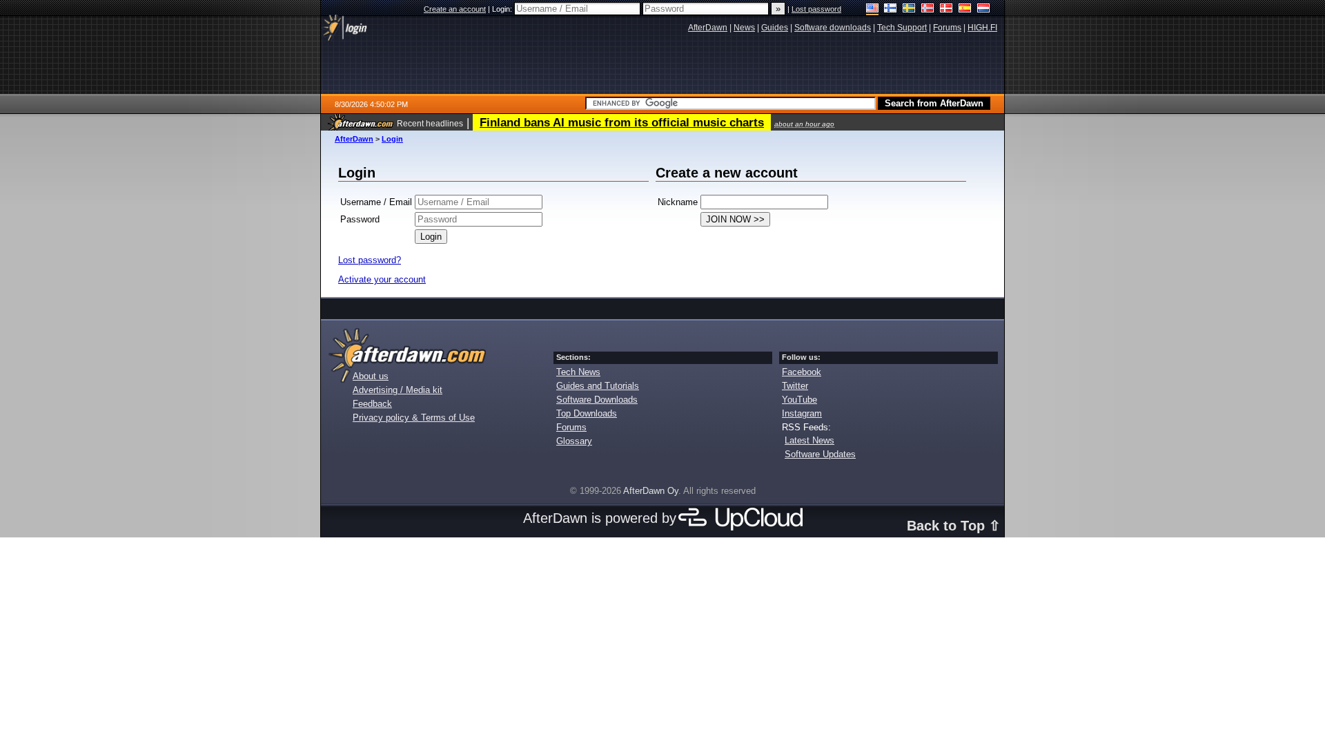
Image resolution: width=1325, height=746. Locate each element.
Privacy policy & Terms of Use (414, 417)
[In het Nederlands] (983, 9)
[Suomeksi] (890, 9)
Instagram (802, 413)
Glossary (574, 441)
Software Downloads (597, 399)
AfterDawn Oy (650, 491)
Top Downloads (586, 413)
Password (360, 219)
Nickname (678, 202)
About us (371, 376)
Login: (503, 9)
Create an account (455, 9)
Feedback (372, 404)
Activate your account (382, 279)
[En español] (965, 9)
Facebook (801, 372)
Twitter (795, 386)
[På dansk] (946, 9)
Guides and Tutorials (597, 386)
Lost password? (369, 260)
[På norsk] (927, 9)
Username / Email (376, 202)
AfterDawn (354, 139)
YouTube (799, 399)
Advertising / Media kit (397, 390)
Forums (571, 427)
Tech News (578, 372)
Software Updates (820, 454)
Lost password (816, 9)
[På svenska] (909, 9)
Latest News (809, 440)
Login (392, 139)
